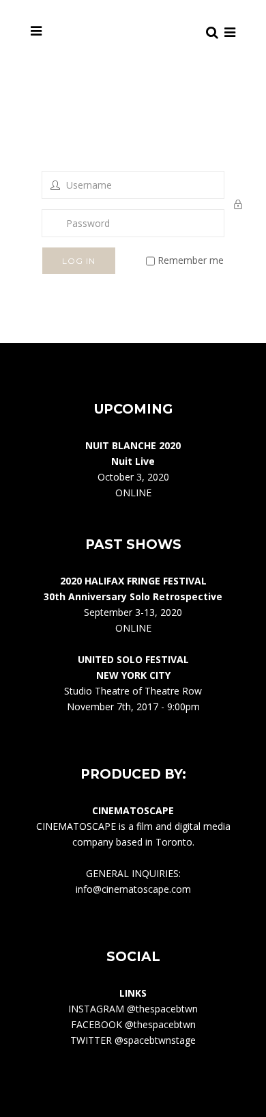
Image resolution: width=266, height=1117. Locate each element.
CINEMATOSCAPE (76, 826)
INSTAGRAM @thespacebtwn (133, 1008)
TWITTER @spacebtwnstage (133, 1040)
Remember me (189, 260)
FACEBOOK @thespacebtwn (133, 1024)
